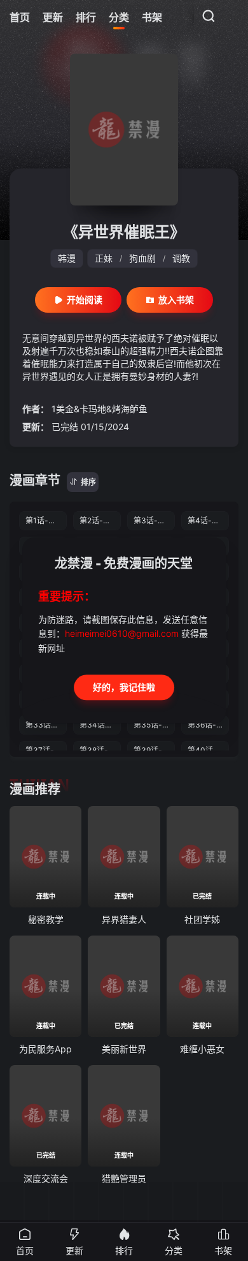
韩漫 (67, 258)
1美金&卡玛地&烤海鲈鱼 (100, 408)
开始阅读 (84, 299)
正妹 (104, 258)
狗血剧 (142, 258)
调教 (181, 258)
